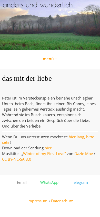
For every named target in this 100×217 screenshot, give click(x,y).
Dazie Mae (83, 153)
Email (20, 182)
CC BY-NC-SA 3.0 (16, 159)
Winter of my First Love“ (44, 153)
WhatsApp (47, 182)
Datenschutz (62, 200)
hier (48, 148)
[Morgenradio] (50, 48)
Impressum (37, 200)
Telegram (78, 182)
